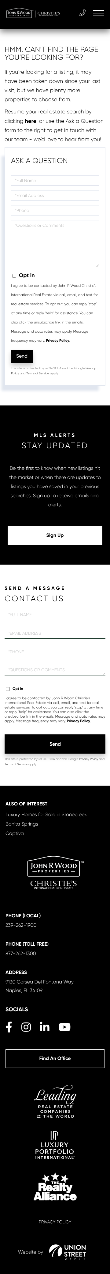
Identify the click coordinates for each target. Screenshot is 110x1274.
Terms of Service (37, 373)
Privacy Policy (57, 341)
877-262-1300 (21, 953)
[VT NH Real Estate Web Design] (67, 1252)
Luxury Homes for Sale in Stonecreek (46, 814)
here (30, 121)
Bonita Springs (22, 824)
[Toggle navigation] (98, 13)
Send (22, 356)
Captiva (15, 833)
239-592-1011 (83, 13)
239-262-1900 (21, 925)
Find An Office (55, 1059)
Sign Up (55, 535)
